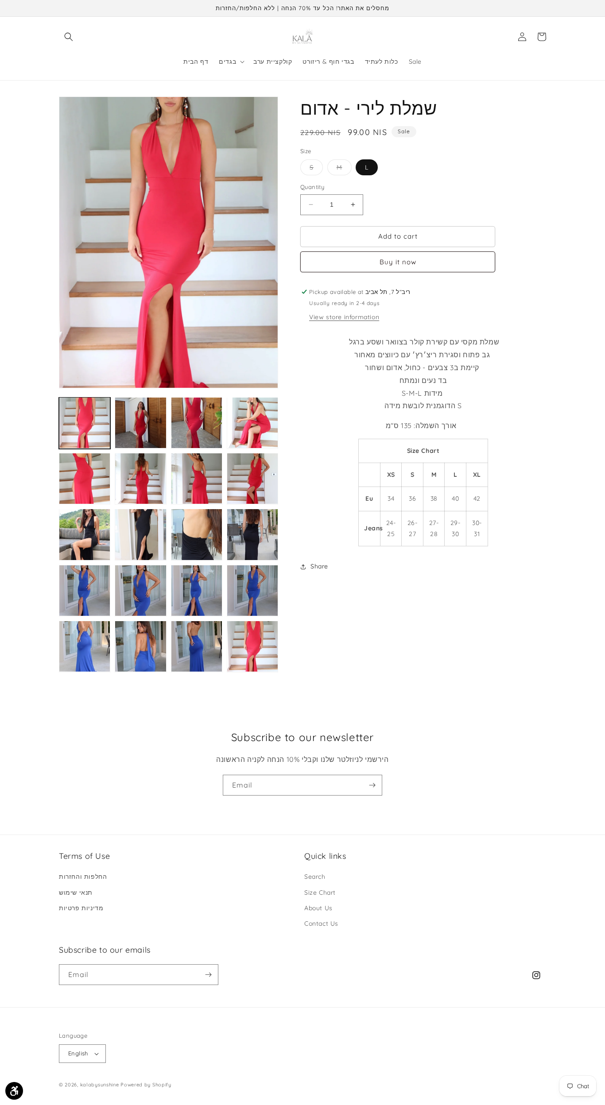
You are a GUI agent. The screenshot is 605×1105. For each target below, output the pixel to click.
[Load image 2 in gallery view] (140, 422)
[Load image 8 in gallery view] (252, 478)
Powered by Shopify (145, 1085)
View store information (344, 317)
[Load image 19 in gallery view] (196, 646)
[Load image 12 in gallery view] (252, 534)
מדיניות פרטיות (81, 908)
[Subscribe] (372, 785)
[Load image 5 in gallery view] (84, 478)
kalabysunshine (99, 1085)
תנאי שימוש (76, 892)
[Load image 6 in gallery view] (140, 478)
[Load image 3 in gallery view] (196, 422)
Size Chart (320, 892)
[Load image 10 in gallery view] (140, 534)
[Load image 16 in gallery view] (252, 590)
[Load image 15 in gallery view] (196, 590)
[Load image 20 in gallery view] (252, 646)
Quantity (312, 186)
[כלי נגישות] (14, 1091)
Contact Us (321, 923)
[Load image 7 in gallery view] (196, 478)
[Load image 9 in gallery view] (84, 534)
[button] (68, 36)
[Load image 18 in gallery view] (140, 646)
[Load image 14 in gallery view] (140, 590)
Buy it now (398, 262)
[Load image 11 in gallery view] (196, 534)
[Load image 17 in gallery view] (84, 646)
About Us (318, 908)
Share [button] (319, 566)
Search (315, 877)
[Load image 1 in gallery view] (84, 422)
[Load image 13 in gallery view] (84, 590)
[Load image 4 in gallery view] (252, 422)
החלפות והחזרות (83, 877)
